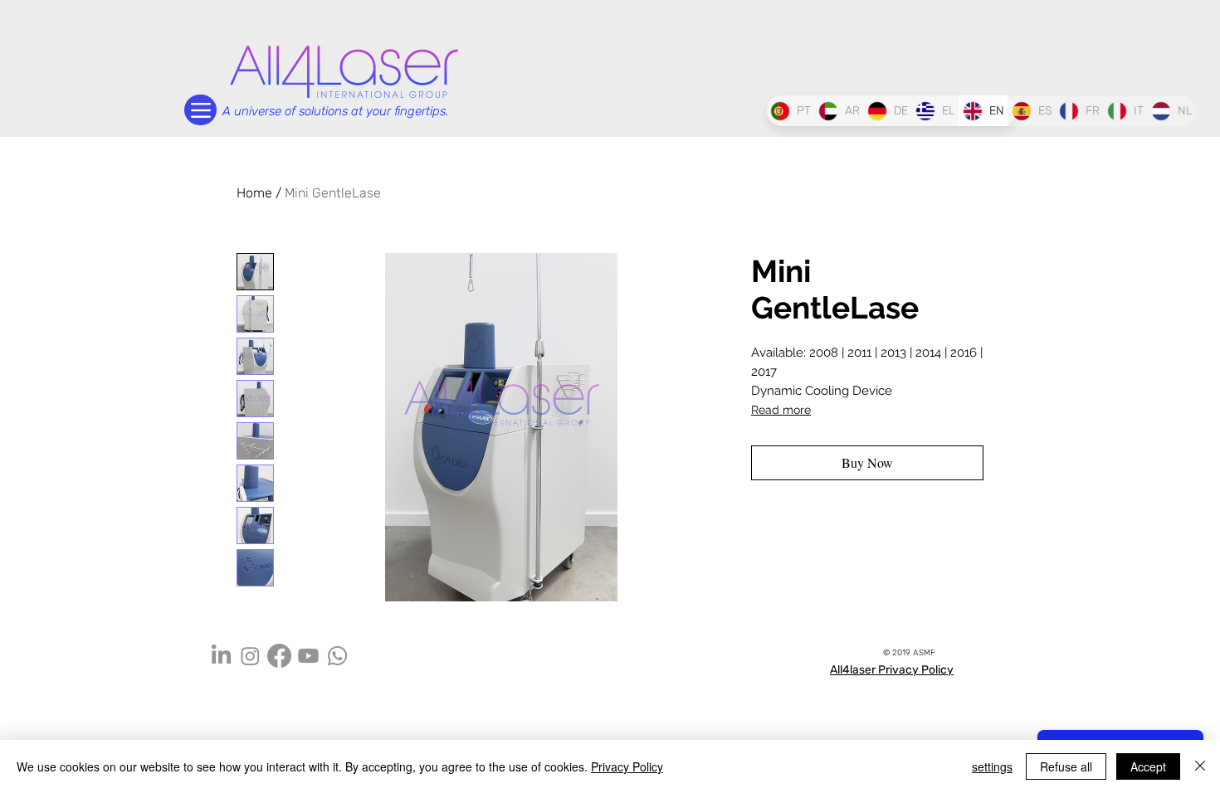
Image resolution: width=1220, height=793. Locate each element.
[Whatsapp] (337, 656)
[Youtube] (308, 656)
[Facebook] (279, 656)
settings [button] (992, 766)
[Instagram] (250, 656)
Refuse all (1066, 766)
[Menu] (200, 110)
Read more (781, 409)
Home (254, 193)
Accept (1148, 766)
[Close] (1200, 766)
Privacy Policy (627, 766)
